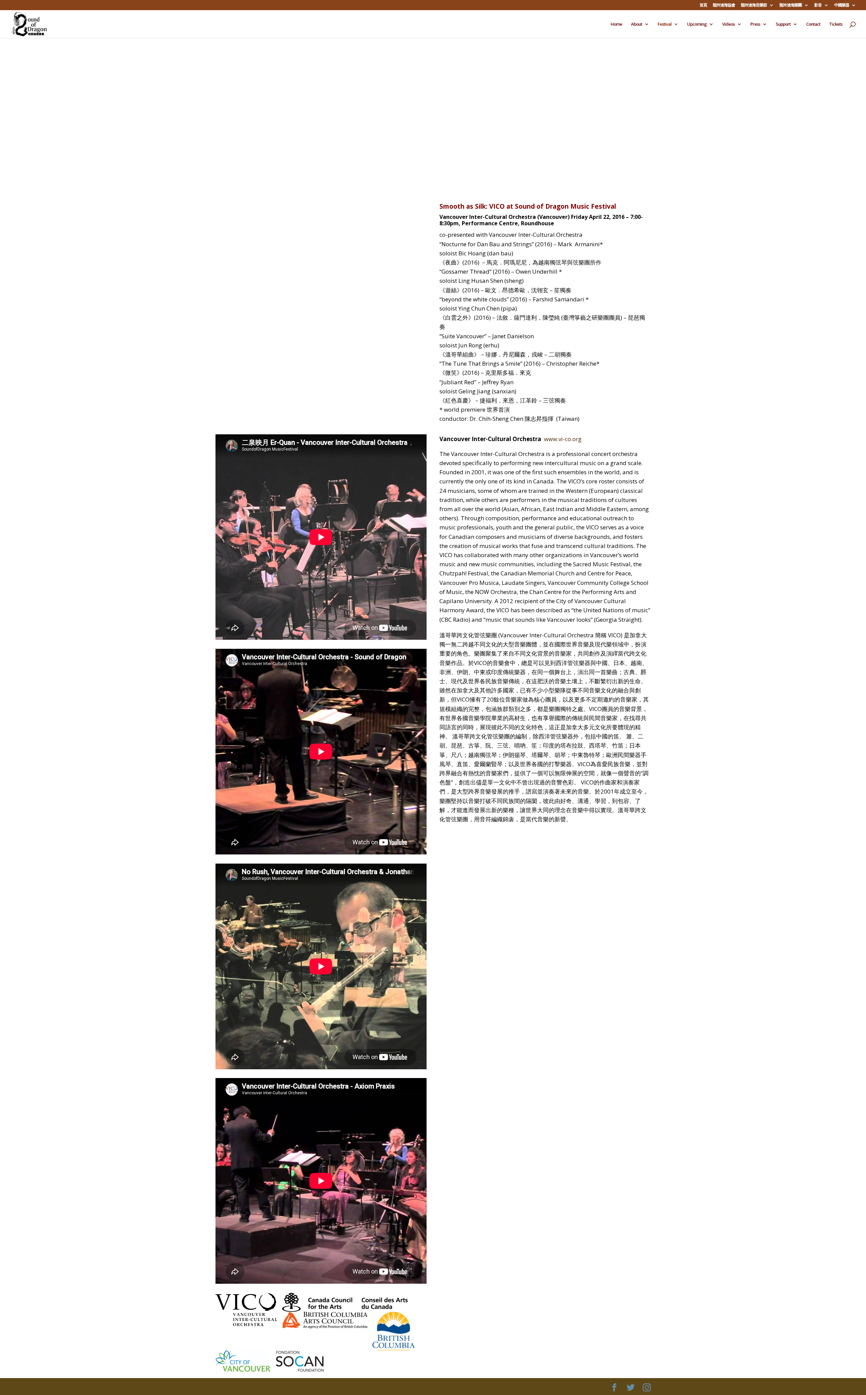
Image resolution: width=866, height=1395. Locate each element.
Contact (813, 24)
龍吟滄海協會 (724, 5)
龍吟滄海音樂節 (754, 5)
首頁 (703, 5)
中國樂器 (841, 5)
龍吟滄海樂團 (790, 5)
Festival (664, 24)
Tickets (835, 24)
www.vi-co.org (563, 439)
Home (616, 24)
